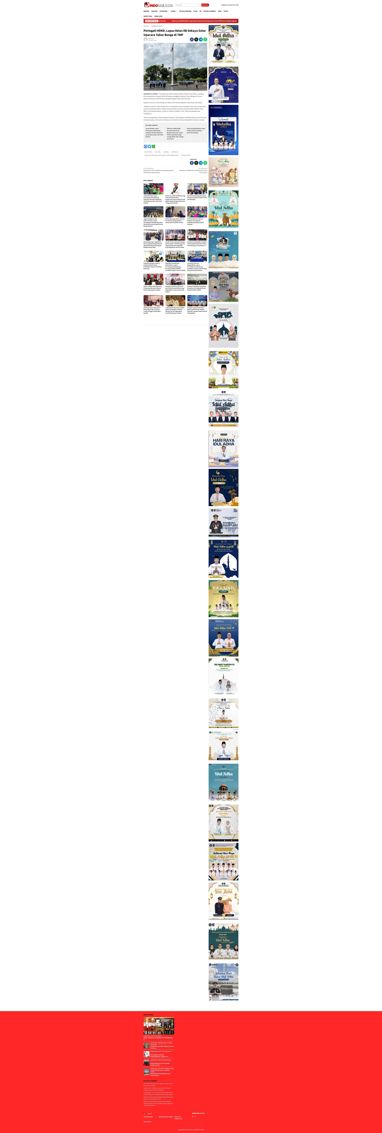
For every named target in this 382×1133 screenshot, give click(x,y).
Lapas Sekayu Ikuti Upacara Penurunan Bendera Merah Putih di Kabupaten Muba (153, 288)
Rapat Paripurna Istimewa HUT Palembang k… (158, 1038)
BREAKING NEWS (162, 1043)
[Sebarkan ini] (192, 39)
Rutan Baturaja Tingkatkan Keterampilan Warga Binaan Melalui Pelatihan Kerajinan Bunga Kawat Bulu (153, 244)
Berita (153, 1036)
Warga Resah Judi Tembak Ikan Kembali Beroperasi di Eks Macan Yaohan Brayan (159, 170)
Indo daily (158, 152)
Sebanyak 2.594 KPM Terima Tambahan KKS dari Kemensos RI (193, 170)
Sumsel (153, 1072)
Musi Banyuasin (166, 1051)
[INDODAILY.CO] (159, 5)
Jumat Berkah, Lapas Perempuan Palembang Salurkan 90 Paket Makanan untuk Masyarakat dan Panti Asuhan (154, 133)
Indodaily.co (175, 152)
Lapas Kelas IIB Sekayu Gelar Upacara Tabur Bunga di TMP (161, 155)
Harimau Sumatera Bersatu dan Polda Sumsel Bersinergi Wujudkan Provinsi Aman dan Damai (174, 289)
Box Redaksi (147, 1122)
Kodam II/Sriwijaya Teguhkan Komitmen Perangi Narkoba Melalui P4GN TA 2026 (196, 288)
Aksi (159, 1068)
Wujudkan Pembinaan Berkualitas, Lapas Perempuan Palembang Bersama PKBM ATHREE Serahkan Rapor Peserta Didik (175, 266)
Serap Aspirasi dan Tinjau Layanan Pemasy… (162, 1047)
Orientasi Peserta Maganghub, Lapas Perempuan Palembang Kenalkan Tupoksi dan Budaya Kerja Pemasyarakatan (197, 266)
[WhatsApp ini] (205, 39)
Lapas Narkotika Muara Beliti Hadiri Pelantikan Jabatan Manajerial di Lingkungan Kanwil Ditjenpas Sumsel (175, 310)
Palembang (158, 1036)
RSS (195, 1116)
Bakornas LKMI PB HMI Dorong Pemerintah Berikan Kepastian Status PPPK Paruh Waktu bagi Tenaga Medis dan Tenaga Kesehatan (175, 199)
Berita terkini (148, 152)
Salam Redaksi (148, 1117)
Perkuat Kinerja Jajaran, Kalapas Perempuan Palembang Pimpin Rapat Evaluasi (195, 221)
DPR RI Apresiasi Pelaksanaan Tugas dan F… (160, 1074)
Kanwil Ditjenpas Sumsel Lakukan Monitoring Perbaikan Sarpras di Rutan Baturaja (153, 265)
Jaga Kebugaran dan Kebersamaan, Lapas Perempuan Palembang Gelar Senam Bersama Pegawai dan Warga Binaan (177, 21)
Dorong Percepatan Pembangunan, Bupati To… (160, 1056)
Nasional (169, 1043)
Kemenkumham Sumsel (157, 1070)
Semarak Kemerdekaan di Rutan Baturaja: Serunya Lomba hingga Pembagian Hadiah (152, 310)
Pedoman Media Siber (165, 1117)
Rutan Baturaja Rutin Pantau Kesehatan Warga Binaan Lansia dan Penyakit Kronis (174, 220)
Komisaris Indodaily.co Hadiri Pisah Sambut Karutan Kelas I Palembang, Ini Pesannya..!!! (197, 243)
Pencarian (205, 5)
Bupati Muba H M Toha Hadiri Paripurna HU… (160, 1064)
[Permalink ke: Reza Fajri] (146, 39)
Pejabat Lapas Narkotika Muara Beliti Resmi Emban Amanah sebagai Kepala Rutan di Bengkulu (197, 310)
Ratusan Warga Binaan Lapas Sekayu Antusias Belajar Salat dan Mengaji (196, 131)
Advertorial (147, 1036)
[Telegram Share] (201, 39)
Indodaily (166, 152)
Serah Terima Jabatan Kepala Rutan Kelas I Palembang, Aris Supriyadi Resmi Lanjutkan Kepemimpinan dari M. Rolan (175, 244)
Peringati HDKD (185, 155)
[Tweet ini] (196, 39)
